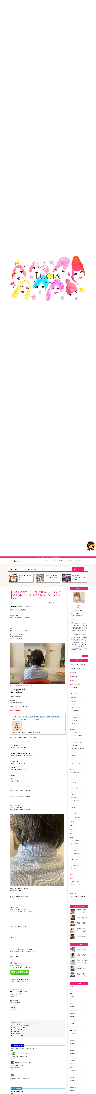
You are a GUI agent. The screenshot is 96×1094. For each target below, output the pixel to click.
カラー (72, 729)
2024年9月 (72, 996)
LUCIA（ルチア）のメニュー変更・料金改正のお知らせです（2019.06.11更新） (37, 717)
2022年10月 (72, 1033)
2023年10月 (72, 1013)
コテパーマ (74, 775)
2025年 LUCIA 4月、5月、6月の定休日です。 (52, 577)
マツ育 (72, 825)
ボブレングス (74, 710)
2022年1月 (72, 1063)
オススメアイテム (75, 846)
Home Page (70, 560)
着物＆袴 (73, 687)
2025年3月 (72, 989)
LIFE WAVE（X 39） (75, 668)
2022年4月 (72, 1053)
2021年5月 (72, 1090)
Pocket (29, 606)
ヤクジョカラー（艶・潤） (77, 748)
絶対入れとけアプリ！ (76, 800)
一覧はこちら (78, 569)
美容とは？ (73, 859)
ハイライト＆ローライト (76, 742)
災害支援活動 (74, 853)
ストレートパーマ (74, 760)
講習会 (72, 878)
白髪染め (73, 751)
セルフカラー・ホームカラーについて (79, 896)
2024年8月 (72, 999)
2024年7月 (72, 1003)
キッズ (73, 704)
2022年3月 (72, 1057)
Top (47, 560)
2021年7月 (72, 1084)
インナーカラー (75, 732)
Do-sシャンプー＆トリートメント (77, 664)
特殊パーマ (74, 782)
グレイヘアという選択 (76, 735)
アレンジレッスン (75, 884)
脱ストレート (73, 874)
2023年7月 (72, 1016)
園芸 (72, 794)
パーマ (72, 769)
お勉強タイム (73, 672)
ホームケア (73, 821)
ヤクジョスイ (73, 829)
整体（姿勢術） (75, 797)
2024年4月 (72, 1006)
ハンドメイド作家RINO (76, 791)
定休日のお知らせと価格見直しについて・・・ (25, 577)
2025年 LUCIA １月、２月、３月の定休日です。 (78, 577)
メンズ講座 (74, 850)
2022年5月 (72, 1050)
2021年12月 (72, 1067)
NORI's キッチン (75, 881)
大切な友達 (73, 833)
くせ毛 (72, 680)
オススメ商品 (74, 862)
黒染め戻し (74, 755)
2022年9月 (72, 1036)
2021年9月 (72, 1077)
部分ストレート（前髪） (76, 763)
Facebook (61, 560)
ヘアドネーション (74, 817)
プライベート (73, 788)
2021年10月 (72, 1073)
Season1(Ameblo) (80, 560)
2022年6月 (72, 1047)
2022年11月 (72, 1030)
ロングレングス (75, 720)
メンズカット (74, 717)
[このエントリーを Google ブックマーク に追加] (26, 606)
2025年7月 (72, 986)
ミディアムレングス (75, 713)
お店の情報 (53, 603)
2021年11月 (72, 1070)
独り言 (72, 837)
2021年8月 (72, 1080)
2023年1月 (72, 1026)
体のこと (73, 868)
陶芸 (72, 807)
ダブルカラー (74, 738)
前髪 (72, 723)
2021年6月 (72, 1087)
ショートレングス (75, 707)
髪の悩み (72, 893)
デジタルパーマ (75, 779)
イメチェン (73, 693)
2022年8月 (72, 1040)
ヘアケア (72, 813)
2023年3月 (72, 1023)
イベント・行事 (75, 843)
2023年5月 (72, 1020)
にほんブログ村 (14, 1010)
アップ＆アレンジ (74, 684)
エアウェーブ (74, 772)
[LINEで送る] (19, 606)
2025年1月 (72, 993)
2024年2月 (72, 1010)
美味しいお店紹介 (75, 804)
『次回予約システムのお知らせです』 (19, 979)
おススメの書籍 (75, 840)
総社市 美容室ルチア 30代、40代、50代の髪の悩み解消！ (26, 732)
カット (72, 701)
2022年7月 (72, 1043)
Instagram (53, 560)
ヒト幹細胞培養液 (75, 865)
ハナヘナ (73, 745)
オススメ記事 (73, 697)
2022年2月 (72, 1060)
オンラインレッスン (75, 887)
